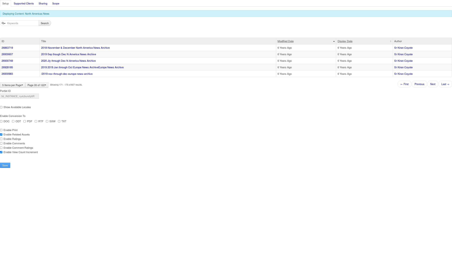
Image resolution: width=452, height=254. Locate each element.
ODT (18, 121)
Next (432, 84)
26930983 (7, 73)
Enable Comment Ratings (18, 147)
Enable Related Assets (17, 134)
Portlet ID (5, 91)
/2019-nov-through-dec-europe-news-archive (67, 73)
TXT (63, 121)
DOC (7, 121)
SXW (52, 121)
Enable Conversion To (12, 116)
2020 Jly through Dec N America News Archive (68, 60)
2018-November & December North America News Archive (75, 47)
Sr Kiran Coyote (403, 47)
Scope (55, 3)
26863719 (7, 47)
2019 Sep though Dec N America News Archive (68, 54)
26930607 (7, 54)
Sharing (43, 3)
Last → (445, 84)
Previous (419, 84)
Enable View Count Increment (21, 152)
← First (404, 84)
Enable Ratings (12, 139)
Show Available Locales (17, 107)
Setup (5, 3)
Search (45, 23)
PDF (29, 121)
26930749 (7, 60)
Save (5, 165)
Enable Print (10, 130)
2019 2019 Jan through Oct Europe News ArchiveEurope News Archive (82, 67)
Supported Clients (24, 3)
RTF (40, 121)
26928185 (7, 67)
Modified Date (286, 41)
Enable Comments (14, 143)
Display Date (345, 41)
